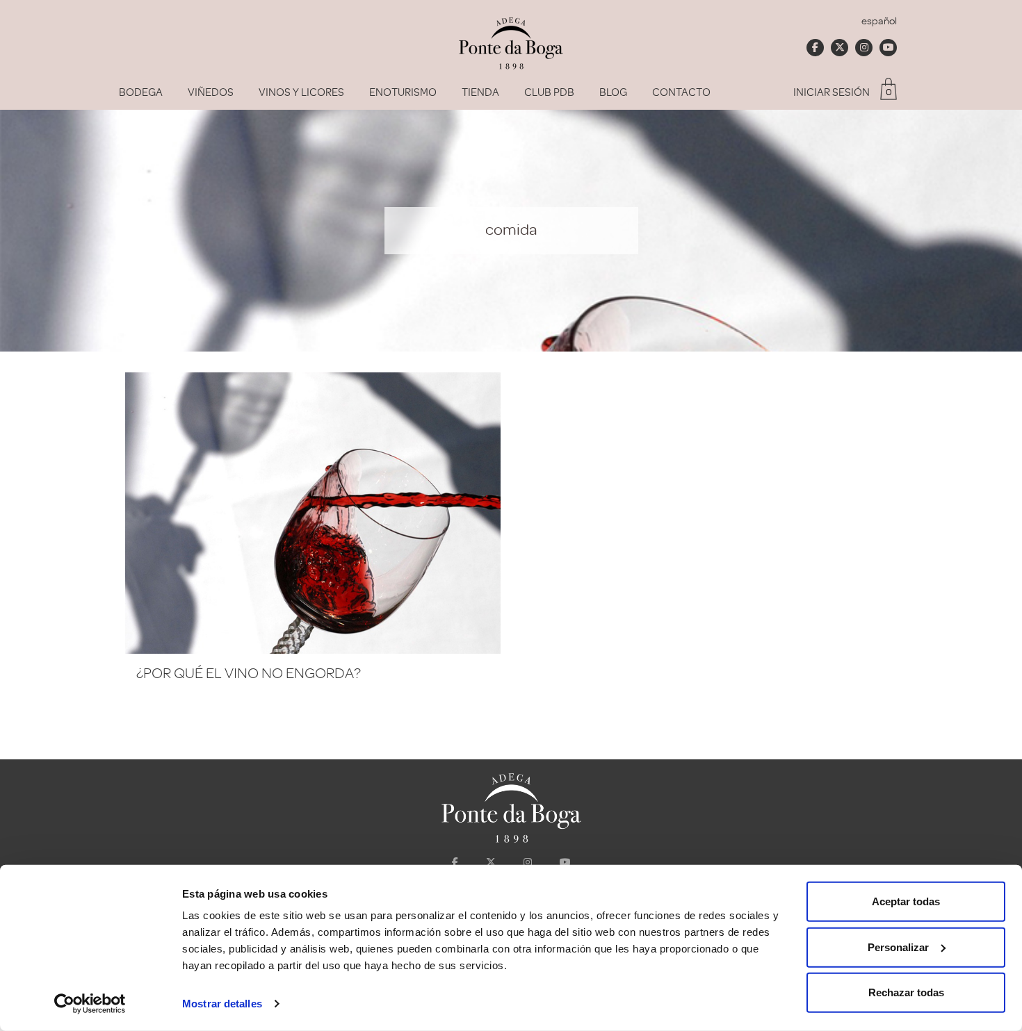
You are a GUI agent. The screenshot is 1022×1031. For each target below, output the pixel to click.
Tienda (480, 92)
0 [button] (889, 92)
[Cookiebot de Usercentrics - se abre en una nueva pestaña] (90, 1003)
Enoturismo (403, 92)
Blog (613, 92)
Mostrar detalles (222, 1003)
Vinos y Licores (301, 92)
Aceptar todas (906, 901)
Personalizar (898, 946)
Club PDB (549, 92)
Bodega (141, 92)
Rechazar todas (906, 992)
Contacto (681, 92)
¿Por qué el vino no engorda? (248, 673)
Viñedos (211, 92)
